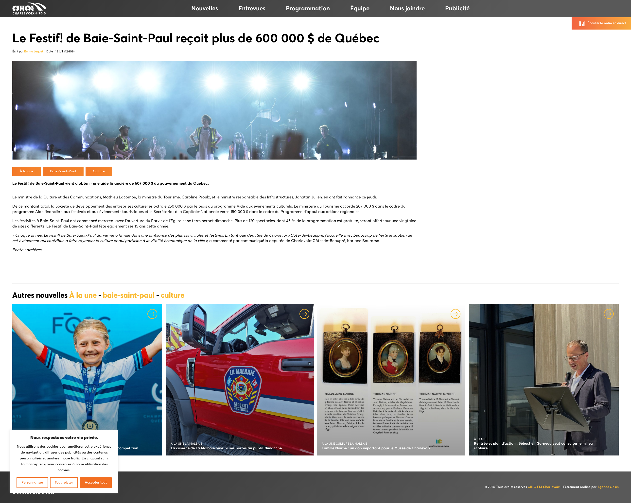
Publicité (457, 9)
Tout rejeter (64, 482)
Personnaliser (32, 482)
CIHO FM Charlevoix (544, 487)
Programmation (308, 9)
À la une (83, 295)
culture (172, 295)
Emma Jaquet (33, 51)
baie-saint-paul (129, 295)
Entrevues (252, 9)
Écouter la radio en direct (607, 23)
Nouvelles (204, 9)
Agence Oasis (608, 487)
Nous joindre (407, 9)
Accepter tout (96, 482)
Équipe (359, 9)
